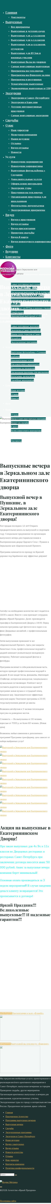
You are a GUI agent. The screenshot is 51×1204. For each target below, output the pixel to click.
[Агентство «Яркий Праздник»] (8, 277)
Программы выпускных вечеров (20, 1120)
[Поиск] (16, 1175)
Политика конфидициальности (19, 1168)
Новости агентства (14, 1152)
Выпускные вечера (14, 1124)
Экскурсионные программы (18, 1132)
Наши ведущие (12, 1140)
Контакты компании (14, 1164)
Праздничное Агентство (16, 1116)
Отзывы (9, 1156)
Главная (9, 1112)
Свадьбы (9, 1128)
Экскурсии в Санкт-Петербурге (20, 1136)
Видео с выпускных (14, 1144)
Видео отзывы (12, 1148)
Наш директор (12, 1160)
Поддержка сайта (8, 1200)
